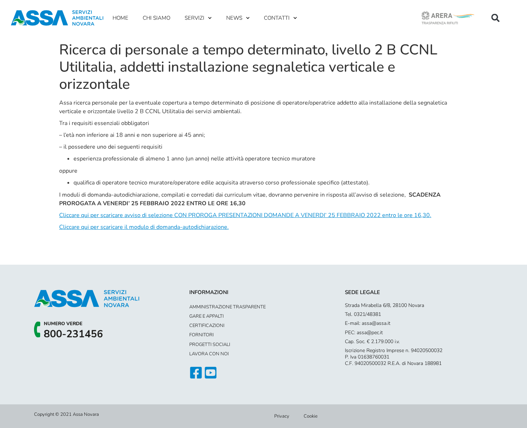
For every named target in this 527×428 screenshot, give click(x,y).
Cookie (311, 416)
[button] (495, 17)
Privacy (281, 416)
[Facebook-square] (196, 372)
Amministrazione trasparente (227, 307)
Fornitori (201, 335)
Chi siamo (156, 17)
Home (120, 17)
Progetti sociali (209, 344)
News (234, 17)
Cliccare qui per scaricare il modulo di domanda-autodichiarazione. (144, 227)
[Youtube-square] (210, 372)
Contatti (277, 17)
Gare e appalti (206, 316)
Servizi (194, 17)
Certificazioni (206, 325)
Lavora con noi (209, 354)
